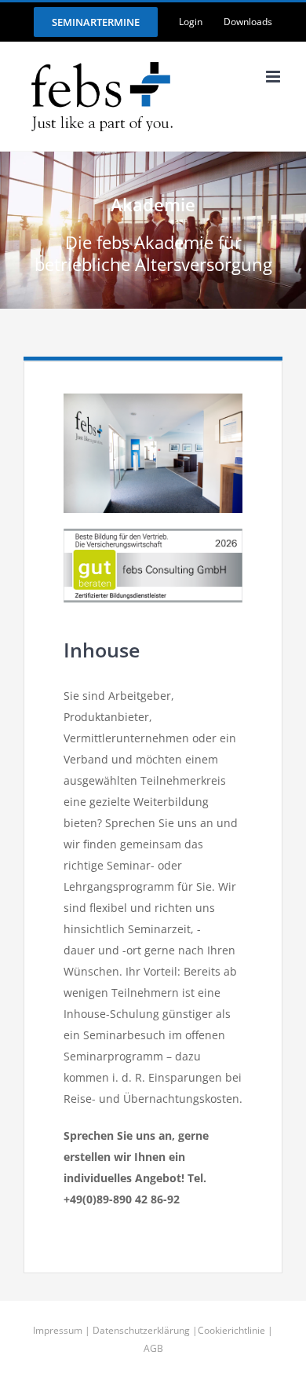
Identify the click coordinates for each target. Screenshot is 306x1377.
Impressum (57, 1330)
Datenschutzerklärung (141, 1330)
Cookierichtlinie (231, 1330)
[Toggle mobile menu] (274, 76)
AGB (153, 1348)
